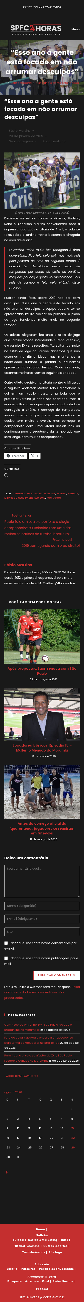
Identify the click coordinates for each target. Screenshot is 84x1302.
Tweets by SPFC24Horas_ (22, 1076)
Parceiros (28, 1269)
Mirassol (10, 498)
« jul (6, 1172)
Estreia (61, 493)
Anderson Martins (25, 493)
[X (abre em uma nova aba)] (35, 11)
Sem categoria (21, 141)
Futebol (18, 1240)
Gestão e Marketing (42, 1240)
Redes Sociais (63, 1281)
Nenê (21, 498)
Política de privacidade (56, 1269)
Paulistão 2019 (35, 498)
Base (64, 1240)
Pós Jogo (55, 1252)
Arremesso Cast (37, 1281)
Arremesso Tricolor (42, 1276)
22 (73, 1138)
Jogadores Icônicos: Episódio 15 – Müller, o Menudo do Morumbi (42, 748)
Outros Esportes (55, 1246)
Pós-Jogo (54, 498)
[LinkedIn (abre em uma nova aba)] (49, 11)
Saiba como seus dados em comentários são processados (42, 992)
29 (73, 1147)
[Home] (5, 83)
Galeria (12, 1269)
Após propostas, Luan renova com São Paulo (42, 671)
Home (40, 1229)
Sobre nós (42, 1264)
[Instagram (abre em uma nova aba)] (45, 11)
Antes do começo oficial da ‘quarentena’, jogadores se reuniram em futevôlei (42, 828)
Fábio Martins (20, 130)
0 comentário (54, 141)
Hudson (73, 493)
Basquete (14, 1281)
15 (72, 1128)
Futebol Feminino (27, 1246)
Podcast (42, 1289)
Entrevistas (47, 493)
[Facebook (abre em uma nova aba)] (40, 11)
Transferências (33, 1252)
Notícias (42, 1235)
